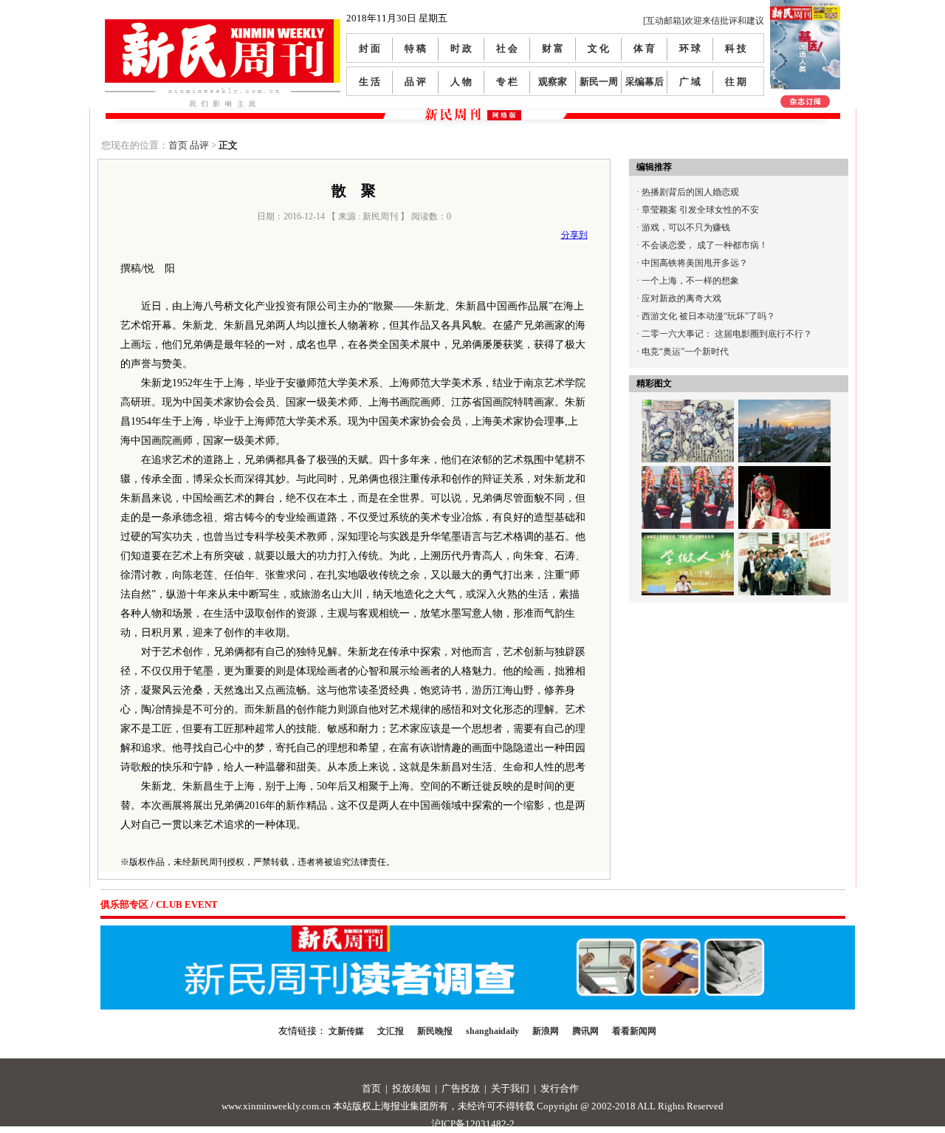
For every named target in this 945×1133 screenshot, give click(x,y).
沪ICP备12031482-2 (473, 1123)
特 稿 (415, 48)
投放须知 (411, 1088)
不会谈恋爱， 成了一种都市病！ (705, 245)
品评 (199, 145)
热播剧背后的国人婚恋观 (690, 192)
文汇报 (390, 1031)
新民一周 (599, 81)
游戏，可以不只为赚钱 (686, 227)
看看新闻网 (634, 1031)
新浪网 (545, 1031)
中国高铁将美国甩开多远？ (695, 263)
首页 (178, 145)
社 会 (507, 48)
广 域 (690, 81)
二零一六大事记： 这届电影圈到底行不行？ (727, 334)
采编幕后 (644, 81)
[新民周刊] (222, 24)
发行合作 (559, 1088)
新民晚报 (435, 1031)
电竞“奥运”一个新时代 (685, 351)
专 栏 (507, 81)
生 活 (369, 81)
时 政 (461, 48)
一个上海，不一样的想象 (690, 280)
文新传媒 (346, 1031)
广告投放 (460, 1088)
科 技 (735, 48)
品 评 (415, 81)
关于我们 (510, 1088)
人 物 (461, 81)
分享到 (574, 235)
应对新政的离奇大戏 (681, 298)
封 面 (369, 48)
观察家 (552, 81)
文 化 (598, 48)
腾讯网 (585, 1031)
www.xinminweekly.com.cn (276, 1106)
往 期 (735, 81)
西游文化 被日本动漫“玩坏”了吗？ (708, 316)
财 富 (552, 48)
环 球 (690, 48)
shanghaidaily (492, 1031)
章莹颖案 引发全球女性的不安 (700, 210)
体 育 (644, 48)
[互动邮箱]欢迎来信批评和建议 (703, 21)
